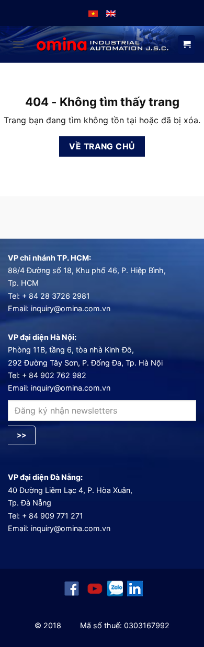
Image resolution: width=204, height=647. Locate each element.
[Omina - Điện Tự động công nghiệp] (103, 44)
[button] (18, 44)
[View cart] (186, 45)
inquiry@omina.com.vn (70, 308)
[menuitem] (93, 13)
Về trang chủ (102, 146)
